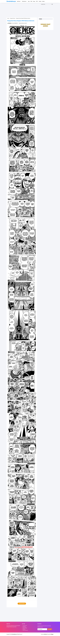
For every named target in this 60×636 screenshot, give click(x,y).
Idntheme (45, 634)
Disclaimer (24, 626)
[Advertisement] (30, 10)
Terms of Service (25, 630)
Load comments (22, 603)
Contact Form (25, 625)
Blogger (52, 634)
